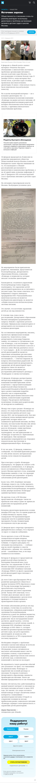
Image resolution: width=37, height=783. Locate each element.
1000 (25, 736)
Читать (31, 32)
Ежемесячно (11, 729)
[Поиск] (34, 2)
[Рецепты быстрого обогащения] (19, 133)
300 (26, 741)
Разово (26, 729)
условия (12, 757)
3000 (10, 736)
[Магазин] (30, 2)
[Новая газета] (3, 2)
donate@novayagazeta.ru (9, 773)
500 (10, 741)
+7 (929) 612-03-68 (8, 774)
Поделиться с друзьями (17, 765)
